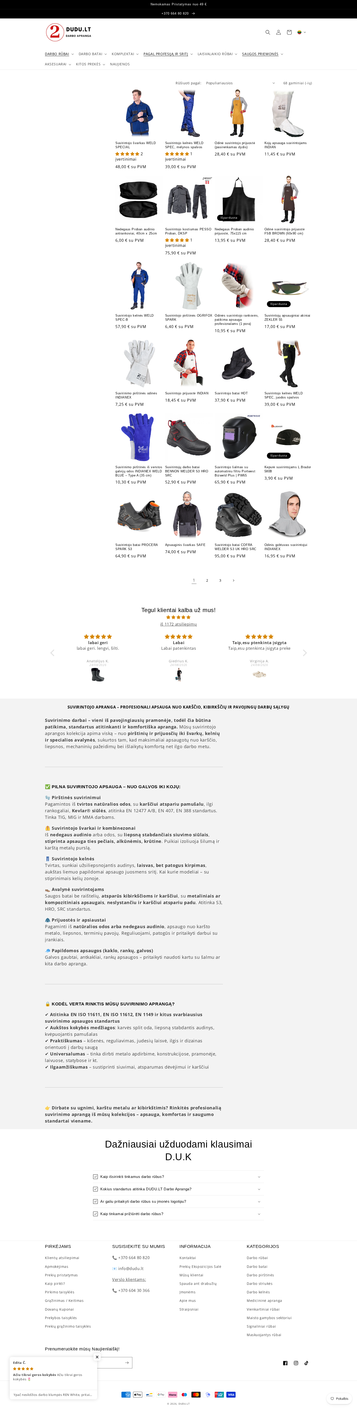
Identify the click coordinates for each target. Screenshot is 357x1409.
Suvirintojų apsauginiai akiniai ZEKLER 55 (287, 317)
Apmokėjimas (56, 1266)
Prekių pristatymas (61, 1275)
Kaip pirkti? (55, 1283)
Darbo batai (257, 1266)
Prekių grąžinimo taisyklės (68, 1326)
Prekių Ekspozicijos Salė (200, 1266)
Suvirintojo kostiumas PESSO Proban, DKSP (188, 231)
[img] (178, 617)
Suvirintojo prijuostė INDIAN (187, 393)
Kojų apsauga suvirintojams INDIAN (285, 145)
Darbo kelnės (258, 1292)
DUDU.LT (184, 1403)
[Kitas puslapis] (233, 580)
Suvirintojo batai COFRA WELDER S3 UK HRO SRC (235, 547)
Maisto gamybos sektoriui (269, 1317)
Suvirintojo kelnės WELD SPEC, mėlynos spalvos (184, 145)
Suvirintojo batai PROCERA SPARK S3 (136, 547)
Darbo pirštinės (260, 1275)
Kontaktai (187, 1257)
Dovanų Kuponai (59, 1309)
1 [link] (194, 580)
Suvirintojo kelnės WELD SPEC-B (134, 317)
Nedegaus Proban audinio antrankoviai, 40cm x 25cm (136, 231)
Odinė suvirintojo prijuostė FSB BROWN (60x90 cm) (284, 231)
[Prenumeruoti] (126, 1362)
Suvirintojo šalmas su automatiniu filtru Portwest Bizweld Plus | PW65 (235, 471)
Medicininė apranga (264, 1300)
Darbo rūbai (257, 1257)
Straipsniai (189, 1309)
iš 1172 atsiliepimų (178, 624)
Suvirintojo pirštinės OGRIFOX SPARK (188, 317)
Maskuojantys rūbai (264, 1334)
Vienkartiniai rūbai (263, 1309)
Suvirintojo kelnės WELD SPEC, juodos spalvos (283, 395)
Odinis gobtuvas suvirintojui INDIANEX (285, 547)
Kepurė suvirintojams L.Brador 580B (287, 469)
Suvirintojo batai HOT (231, 393)
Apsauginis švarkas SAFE (185, 545)
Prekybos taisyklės (61, 1317)
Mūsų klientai (191, 1275)
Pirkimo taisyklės (59, 1292)
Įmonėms (187, 1292)
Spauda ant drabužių (198, 1283)
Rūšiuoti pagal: (188, 83)
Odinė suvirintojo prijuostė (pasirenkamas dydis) (235, 145)
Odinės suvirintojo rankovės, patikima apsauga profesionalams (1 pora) (237, 320)
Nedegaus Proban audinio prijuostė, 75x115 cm (234, 231)
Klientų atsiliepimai (62, 1257)
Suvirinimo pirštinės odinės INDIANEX (136, 395)
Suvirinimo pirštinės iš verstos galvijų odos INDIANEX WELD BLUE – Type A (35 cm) (138, 471)
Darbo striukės (259, 1283)
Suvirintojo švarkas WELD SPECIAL (135, 145)
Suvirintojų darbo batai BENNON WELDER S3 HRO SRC (186, 471)
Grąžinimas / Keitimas (64, 1300)
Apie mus (187, 1300)
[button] (59, 54)
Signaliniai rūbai (261, 1326)
